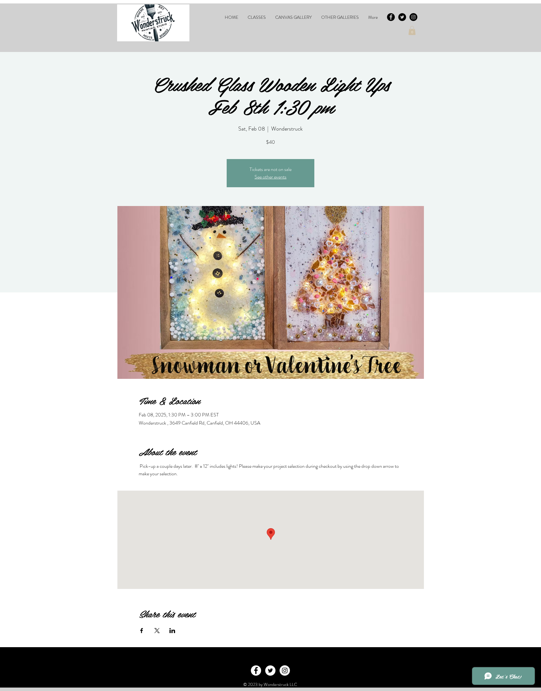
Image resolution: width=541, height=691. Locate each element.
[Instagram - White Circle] (285, 670)
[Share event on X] (157, 630)
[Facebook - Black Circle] (391, 17)
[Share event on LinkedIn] (172, 630)
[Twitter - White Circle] (270, 670)
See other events (270, 176)
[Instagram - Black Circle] (413, 17)
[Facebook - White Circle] (256, 670)
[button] (256, 17)
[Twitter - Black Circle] (402, 17)
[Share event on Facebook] (142, 630)
